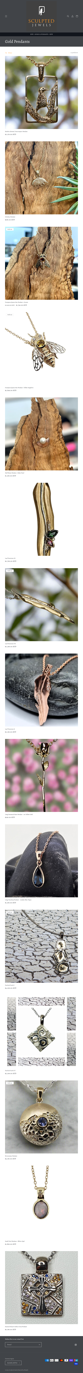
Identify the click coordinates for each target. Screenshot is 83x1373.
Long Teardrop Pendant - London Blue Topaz (18, 900)
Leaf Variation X (10, 729)
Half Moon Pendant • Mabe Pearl (14, 473)
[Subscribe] (39, 1344)
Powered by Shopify (23, 1370)
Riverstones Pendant (11, 1156)
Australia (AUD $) (12, 1363)
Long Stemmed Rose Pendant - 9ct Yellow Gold (19, 814)
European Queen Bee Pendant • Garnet (16, 302)
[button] (6, 16)
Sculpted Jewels (13, 1370)
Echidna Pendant (10, 217)
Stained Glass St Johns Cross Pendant (16, 1326)
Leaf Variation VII (10, 644)
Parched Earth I (10, 985)
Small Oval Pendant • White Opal (15, 1241)
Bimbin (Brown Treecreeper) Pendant (16, 131)
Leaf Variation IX (10, 558)
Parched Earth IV (10, 1070)
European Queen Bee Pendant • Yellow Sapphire (19, 387)
